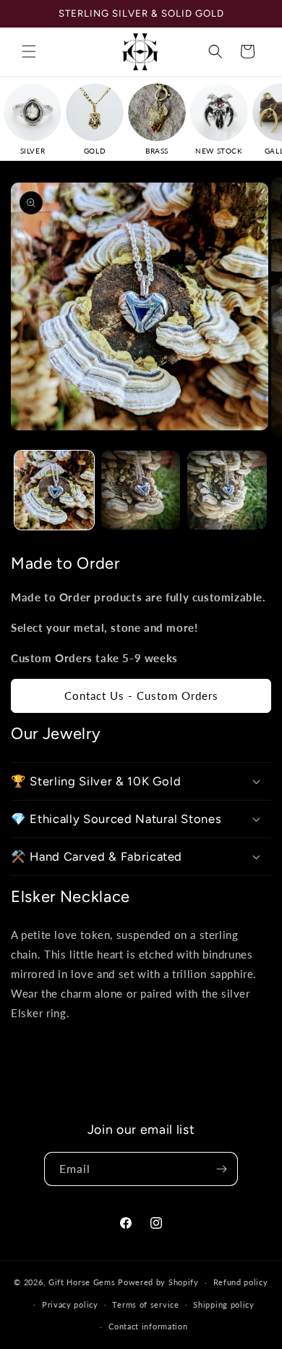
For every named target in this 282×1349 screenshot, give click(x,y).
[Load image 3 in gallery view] (227, 490)
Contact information (147, 1326)
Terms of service (145, 1304)
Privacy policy (70, 1304)
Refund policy (240, 1282)
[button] (29, 51)
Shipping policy (224, 1304)
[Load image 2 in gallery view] (141, 490)
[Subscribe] (221, 1169)
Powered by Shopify (158, 1282)
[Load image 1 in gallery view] (54, 490)
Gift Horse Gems (82, 1282)
